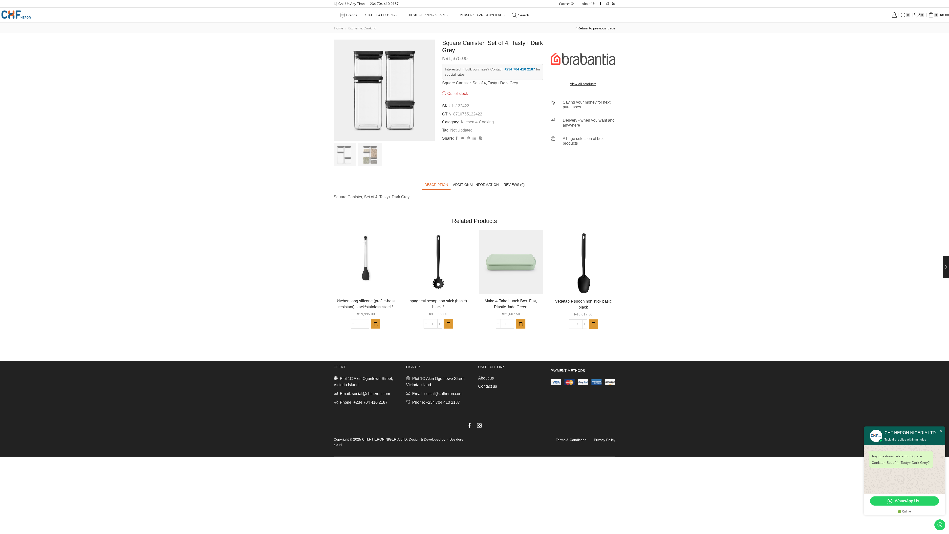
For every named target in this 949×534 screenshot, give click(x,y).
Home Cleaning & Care (427, 15)
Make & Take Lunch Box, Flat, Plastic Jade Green (511, 304)
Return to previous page (596, 28)
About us (588, 4)
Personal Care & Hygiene (481, 15)
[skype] (479, 138)
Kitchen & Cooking (380, 15)
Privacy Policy (604, 440)
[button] (375, 324)
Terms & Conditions (571, 440)
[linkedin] (474, 138)
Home (338, 28)
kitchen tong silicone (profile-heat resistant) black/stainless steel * (366, 304)
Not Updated (461, 130)
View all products (583, 84)
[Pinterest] (468, 138)
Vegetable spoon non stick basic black (583, 304)
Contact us (566, 4)
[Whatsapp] (613, 3)
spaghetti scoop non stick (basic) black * (438, 304)
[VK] (463, 138)
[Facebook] (600, 3)
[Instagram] (607, 3)
